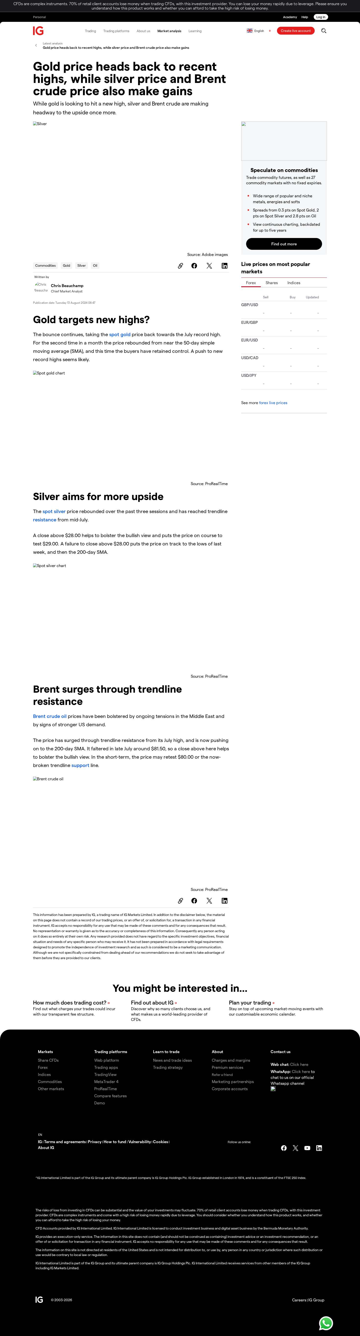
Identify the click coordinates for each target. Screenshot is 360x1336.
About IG (46, 1147)
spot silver (54, 511)
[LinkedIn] (225, 265)
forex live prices (273, 402)
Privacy (94, 1141)
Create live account (296, 30)
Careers (299, 1299)
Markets (45, 1051)
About (217, 1051)
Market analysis (169, 31)
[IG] (38, 30)
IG (40, 1141)
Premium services (227, 1067)
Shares (272, 282)
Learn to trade (166, 1051)
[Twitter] (210, 265)
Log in (320, 17)
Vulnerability (139, 1141)
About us (143, 31)
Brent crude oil (50, 716)
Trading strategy (168, 1067)
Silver (81, 265)
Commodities (45, 265)
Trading (90, 31)
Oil (95, 265)
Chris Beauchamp (67, 285)
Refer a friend (222, 1074)
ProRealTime (105, 1088)
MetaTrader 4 (106, 1081)
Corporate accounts (230, 1088)
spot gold (120, 334)
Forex (251, 282)
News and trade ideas (172, 1060)
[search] (323, 31)
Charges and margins (231, 1060)
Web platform (106, 1060)
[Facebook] (195, 265)
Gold (66, 265)
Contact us (280, 1051)
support (81, 765)
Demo (99, 1102)
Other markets (51, 1088)
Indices (294, 282)
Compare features (110, 1095)
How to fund (115, 1141)
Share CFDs (48, 1060)
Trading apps (106, 1067)
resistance (45, 519)
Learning (195, 31)
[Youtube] (307, 1148)
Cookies (160, 1141)
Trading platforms (116, 31)
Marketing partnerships (233, 1081)
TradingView (105, 1074)
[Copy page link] (179, 265)
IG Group (316, 1299)
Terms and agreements (65, 1141)
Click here (299, 1064)
